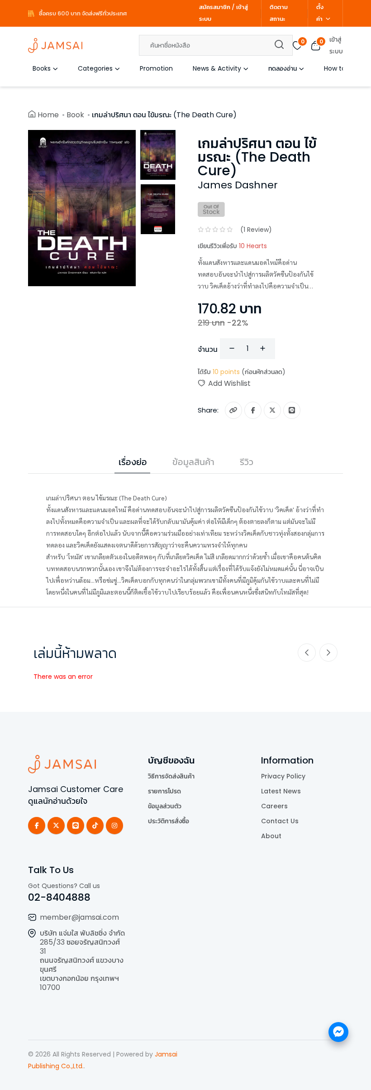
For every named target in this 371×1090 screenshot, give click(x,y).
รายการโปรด (164, 791)
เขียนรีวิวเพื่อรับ (232, 245)
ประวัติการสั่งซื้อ (168, 821)
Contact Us (280, 821)
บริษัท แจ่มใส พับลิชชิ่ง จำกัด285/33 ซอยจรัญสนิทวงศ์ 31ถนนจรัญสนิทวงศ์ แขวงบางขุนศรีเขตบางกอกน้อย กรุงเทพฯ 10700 (82, 960)
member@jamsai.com (79, 917)
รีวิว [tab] (246, 462)
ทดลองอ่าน (282, 68)
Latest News (281, 791)
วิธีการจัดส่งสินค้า (171, 776)
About (271, 835)
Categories (95, 68)
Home (48, 115)
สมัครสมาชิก (214, 7)
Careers (274, 806)
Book (75, 115)
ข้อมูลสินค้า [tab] (193, 462)
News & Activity (217, 68)
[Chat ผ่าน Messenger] (338, 1032)
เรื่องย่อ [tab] (133, 462)
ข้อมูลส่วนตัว (164, 806)
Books (42, 68)
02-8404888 (59, 897)
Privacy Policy (283, 776)
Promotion (156, 68)
